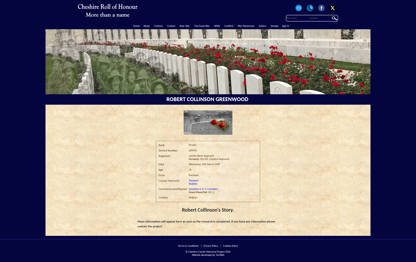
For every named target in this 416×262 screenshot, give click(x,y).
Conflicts (228, 26)
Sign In (285, 26)
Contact (171, 26)
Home (136, 26)
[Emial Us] (298, 11)
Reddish (193, 184)
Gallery (262, 26)
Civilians (158, 26)
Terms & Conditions (188, 246)
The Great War (202, 26)
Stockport (194, 180)
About (146, 26)
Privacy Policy (211, 246)
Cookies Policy (230, 246)
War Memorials (246, 26)
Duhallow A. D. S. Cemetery (203, 189)
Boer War (185, 26)
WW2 (217, 26)
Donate (274, 26)
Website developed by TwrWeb (208, 255)
